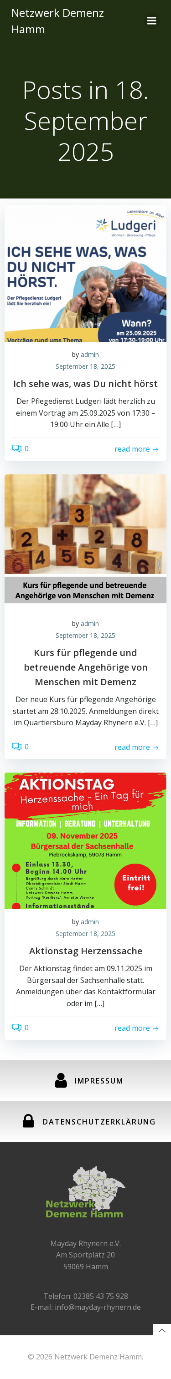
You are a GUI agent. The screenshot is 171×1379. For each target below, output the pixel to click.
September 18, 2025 (85, 366)
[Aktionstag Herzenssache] (85, 840)
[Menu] (152, 21)
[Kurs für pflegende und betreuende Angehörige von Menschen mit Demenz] (85, 542)
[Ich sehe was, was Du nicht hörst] (85, 273)
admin (90, 354)
